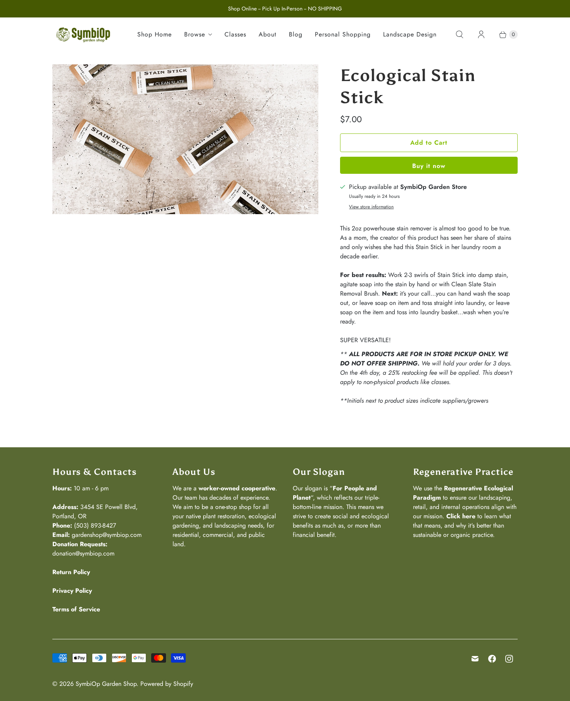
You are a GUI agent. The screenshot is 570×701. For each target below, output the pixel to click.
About (267, 34)
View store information (371, 207)
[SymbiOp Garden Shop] (83, 34)
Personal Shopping (343, 34)
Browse (194, 34)
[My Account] (481, 34)
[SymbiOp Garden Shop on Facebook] (492, 659)
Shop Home (154, 34)
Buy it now (429, 165)
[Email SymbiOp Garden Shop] (475, 659)
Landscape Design (410, 34)
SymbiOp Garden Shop (106, 683)
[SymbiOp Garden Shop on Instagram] (509, 659)
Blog (295, 34)
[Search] (459, 34)
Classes (235, 34)
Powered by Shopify (166, 683)
